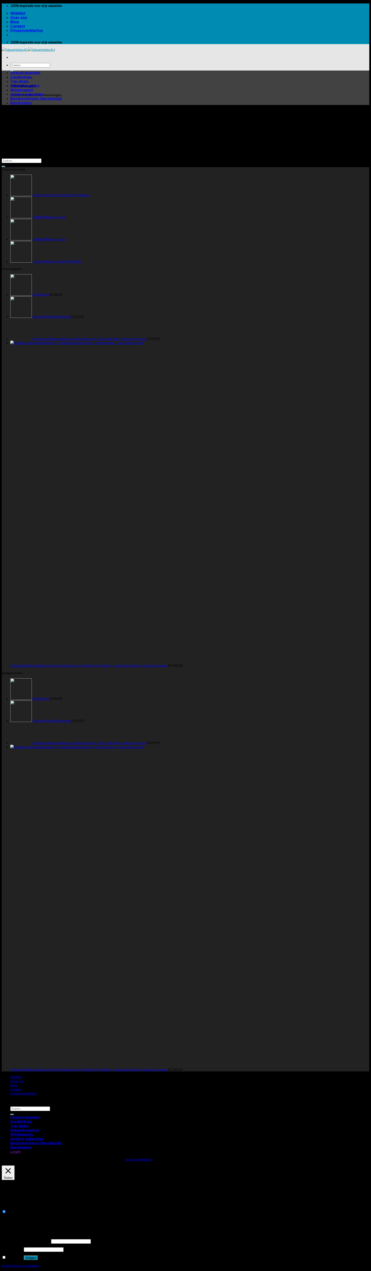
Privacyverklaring (26, 30)
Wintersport (21, 90)
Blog (14, 22)
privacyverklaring (139, 1159)
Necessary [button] (9, 1207)
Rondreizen (21, 103)
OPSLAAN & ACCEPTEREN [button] (23, 1224)
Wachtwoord (12, 1249)
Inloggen (31, 1257)
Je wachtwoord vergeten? (21, 1265)
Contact (17, 26)
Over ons (18, 17)
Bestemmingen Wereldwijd (36, 99)
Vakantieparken (24, 86)
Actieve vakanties (26, 94)
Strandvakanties (25, 73)
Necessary (14, 1211)
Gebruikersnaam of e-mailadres (26, 1241)
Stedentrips (21, 77)
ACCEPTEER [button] (311, 1159)
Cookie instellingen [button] (282, 1159)
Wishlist (17, 13)
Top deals (19, 81)
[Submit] (3, 166)
